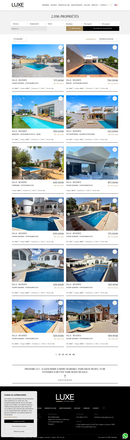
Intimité (47, 437)
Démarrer (45, 5)
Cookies (53, 437)
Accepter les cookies (19, 421)
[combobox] (20, 23)
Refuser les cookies (19, 431)
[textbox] (21, 24)
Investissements (77, 5)
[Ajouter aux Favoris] (60, 47)
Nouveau (54, 5)
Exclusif (87, 5)
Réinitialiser (76, 28)
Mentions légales (38, 437)
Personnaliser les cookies (19, 426)
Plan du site (60, 437)
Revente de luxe (64, 5)
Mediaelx (114, 437)
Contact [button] (103, 5)
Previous (14, 61)
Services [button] (95, 5)
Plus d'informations (10, 417)
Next (62, 61)
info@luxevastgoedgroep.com (104, 417)
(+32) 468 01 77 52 (81, 417)
